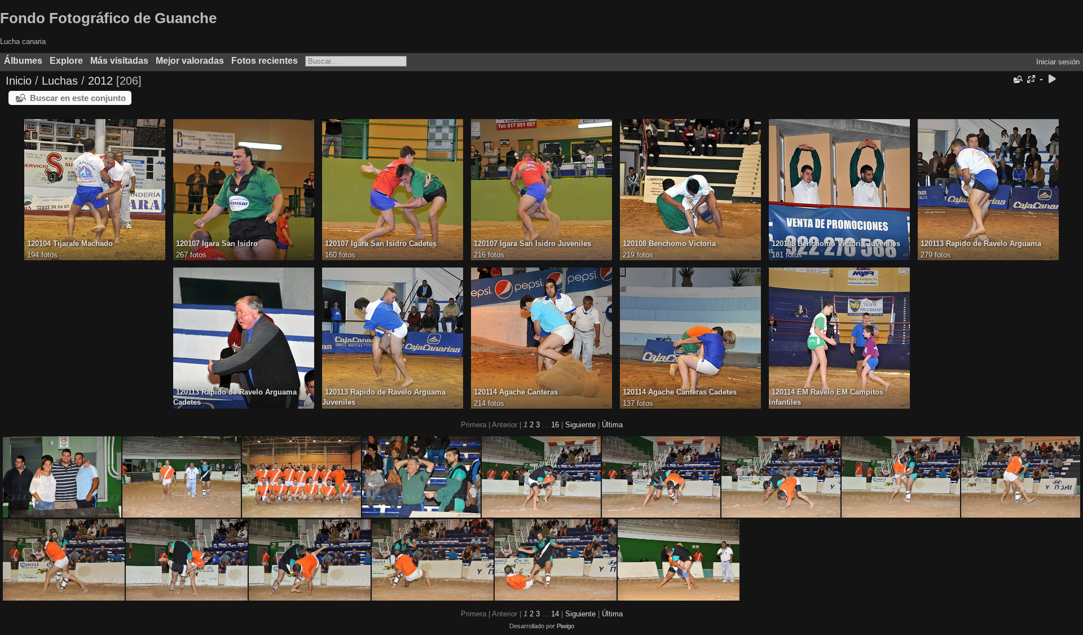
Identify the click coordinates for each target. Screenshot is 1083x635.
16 (555, 425)
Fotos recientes (264, 60)
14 (555, 614)
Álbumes (23, 60)
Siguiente (580, 425)
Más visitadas (119, 60)
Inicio (19, 81)
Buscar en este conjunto (78, 98)
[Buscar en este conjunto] (1017, 79)
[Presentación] (1052, 80)
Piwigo (565, 626)
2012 (100, 81)
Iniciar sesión (1058, 62)
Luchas (60, 81)
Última (612, 425)
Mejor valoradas (190, 60)
